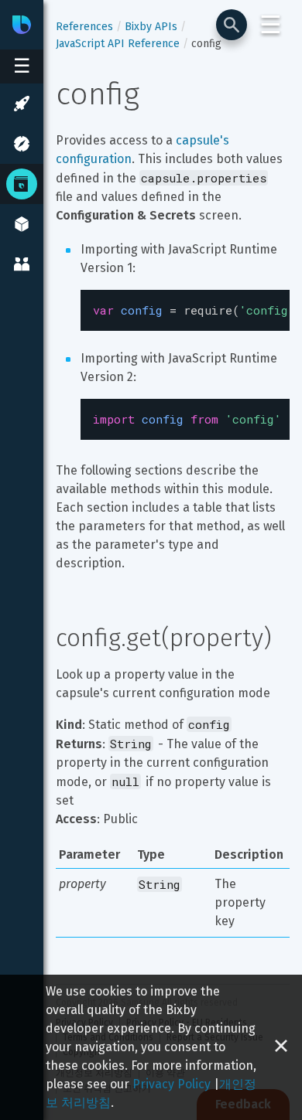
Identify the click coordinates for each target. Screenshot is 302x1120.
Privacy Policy (171, 1084)
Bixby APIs (151, 26)
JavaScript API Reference (118, 43)
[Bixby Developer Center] (21, 24)
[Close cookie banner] (281, 1047)
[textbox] (185, 310)
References (84, 26)
